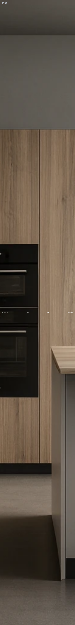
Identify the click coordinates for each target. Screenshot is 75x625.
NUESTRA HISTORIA (70, 312)
